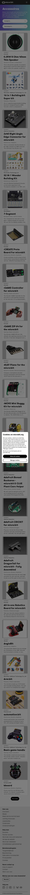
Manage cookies (15, 460)
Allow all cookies (15, 456)
